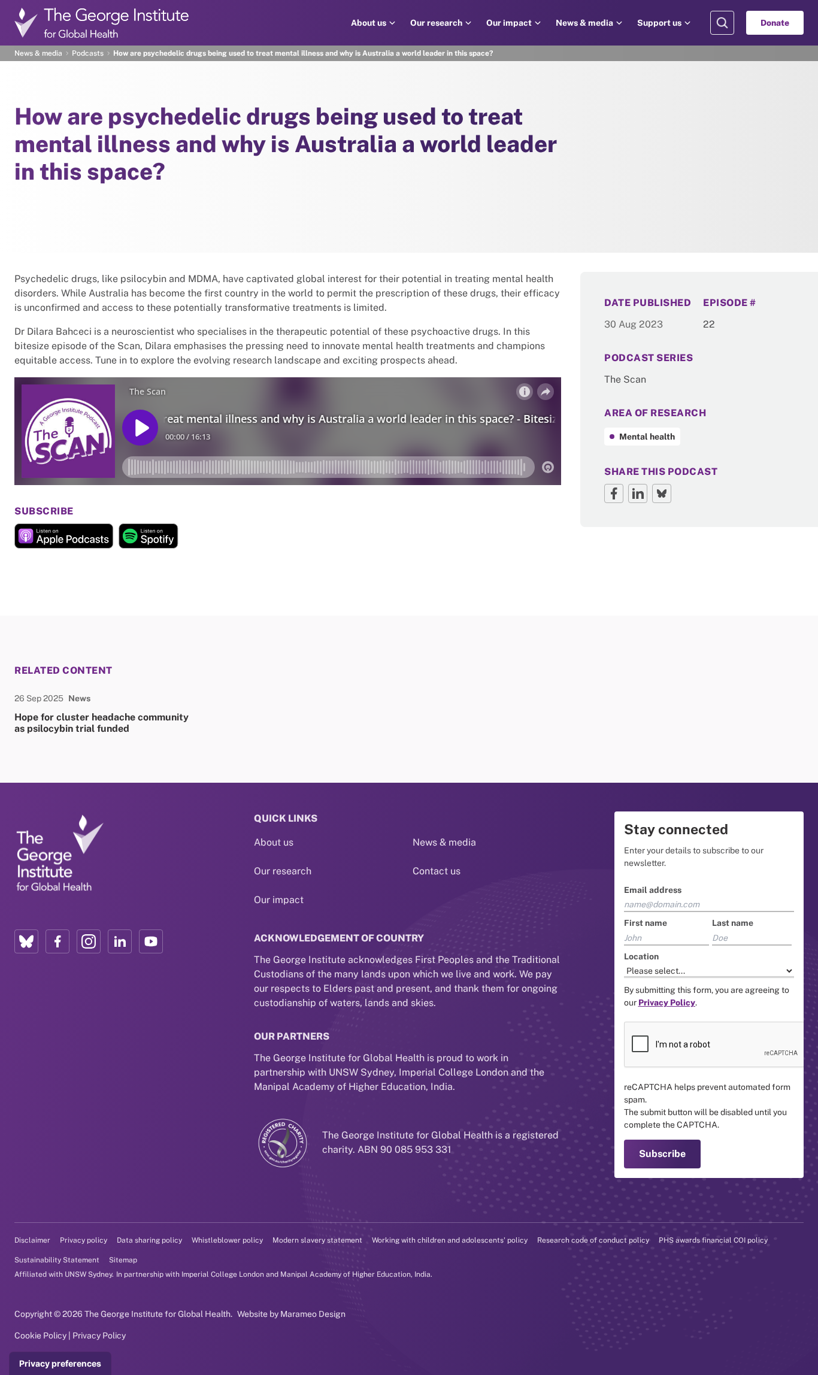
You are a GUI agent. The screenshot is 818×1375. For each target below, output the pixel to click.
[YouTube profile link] (151, 941)
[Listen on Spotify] (148, 536)
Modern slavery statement (317, 1240)
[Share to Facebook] (613, 493)
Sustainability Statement (56, 1260)
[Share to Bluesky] (661, 493)
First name (645, 923)
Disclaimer (32, 1240)
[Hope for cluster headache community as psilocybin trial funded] (102, 713)
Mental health (647, 436)
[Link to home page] (59, 854)
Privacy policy (83, 1240)
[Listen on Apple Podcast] (64, 536)
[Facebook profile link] (57, 941)
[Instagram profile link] (89, 941)
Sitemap (123, 1260)
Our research (436, 23)
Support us (659, 23)
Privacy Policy (99, 1335)
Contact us (436, 871)
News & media (584, 23)
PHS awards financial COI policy (713, 1240)
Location (641, 956)
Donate (775, 23)
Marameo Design (313, 1314)
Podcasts (88, 53)
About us (368, 23)
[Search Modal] (722, 23)
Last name (732, 923)
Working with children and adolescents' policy (450, 1240)
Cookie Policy (40, 1335)
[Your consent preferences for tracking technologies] (60, 1363)
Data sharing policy (149, 1240)
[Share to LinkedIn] (637, 493)
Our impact (509, 23)
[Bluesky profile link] (26, 941)
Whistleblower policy (227, 1240)
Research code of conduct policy (593, 1240)
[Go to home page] (101, 23)
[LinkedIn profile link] (120, 941)
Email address (652, 890)
